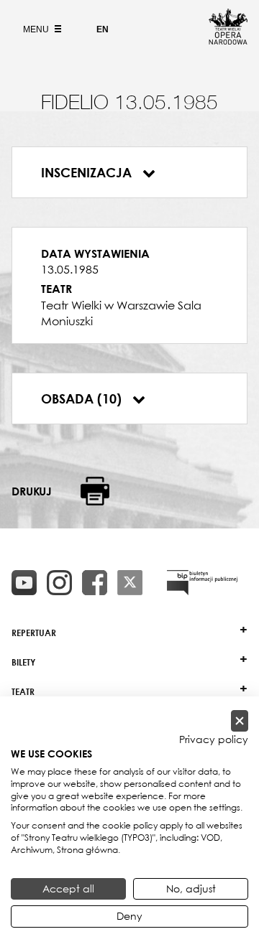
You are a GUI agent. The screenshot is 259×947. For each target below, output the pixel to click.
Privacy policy (213, 739)
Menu (37, 29)
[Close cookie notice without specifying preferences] (239, 721)
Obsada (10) (83, 398)
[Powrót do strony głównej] (228, 40)
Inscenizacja (88, 172)
